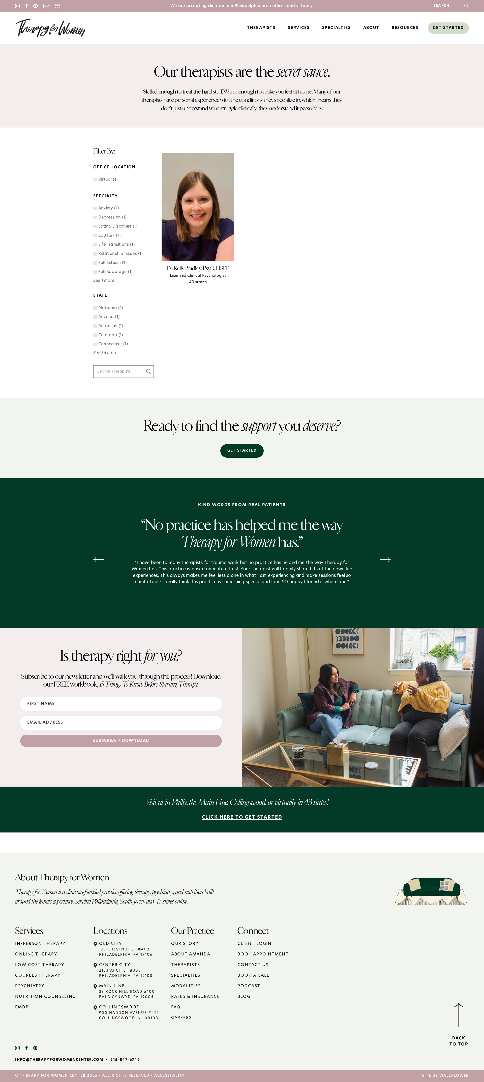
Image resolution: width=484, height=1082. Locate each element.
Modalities (186, 986)
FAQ (176, 1007)
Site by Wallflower (445, 1076)
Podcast (248, 986)
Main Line (127, 991)
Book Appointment (263, 954)
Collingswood (129, 1012)
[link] (467, 6)
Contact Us (252, 965)
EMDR (22, 1007)
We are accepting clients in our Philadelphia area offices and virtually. (241, 6)
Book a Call (253, 976)
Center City (125, 970)
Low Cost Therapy (39, 965)
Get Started (242, 451)
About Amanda (190, 954)
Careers (181, 1018)
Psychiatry (29, 986)
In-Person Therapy (40, 944)
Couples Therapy (37, 976)
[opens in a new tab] (20, 1048)
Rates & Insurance (195, 997)
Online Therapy (36, 954)
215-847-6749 (125, 1060)
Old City (126, 949)
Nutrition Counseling (45, 997)
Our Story (185, 944)
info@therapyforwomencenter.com (59, 1060)
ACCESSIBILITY (169, 1076)
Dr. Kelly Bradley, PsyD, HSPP (198, 275)
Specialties (185, 976)
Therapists (185, 965)
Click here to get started (242, 817)
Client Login (254, 944)
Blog (244, 997)
